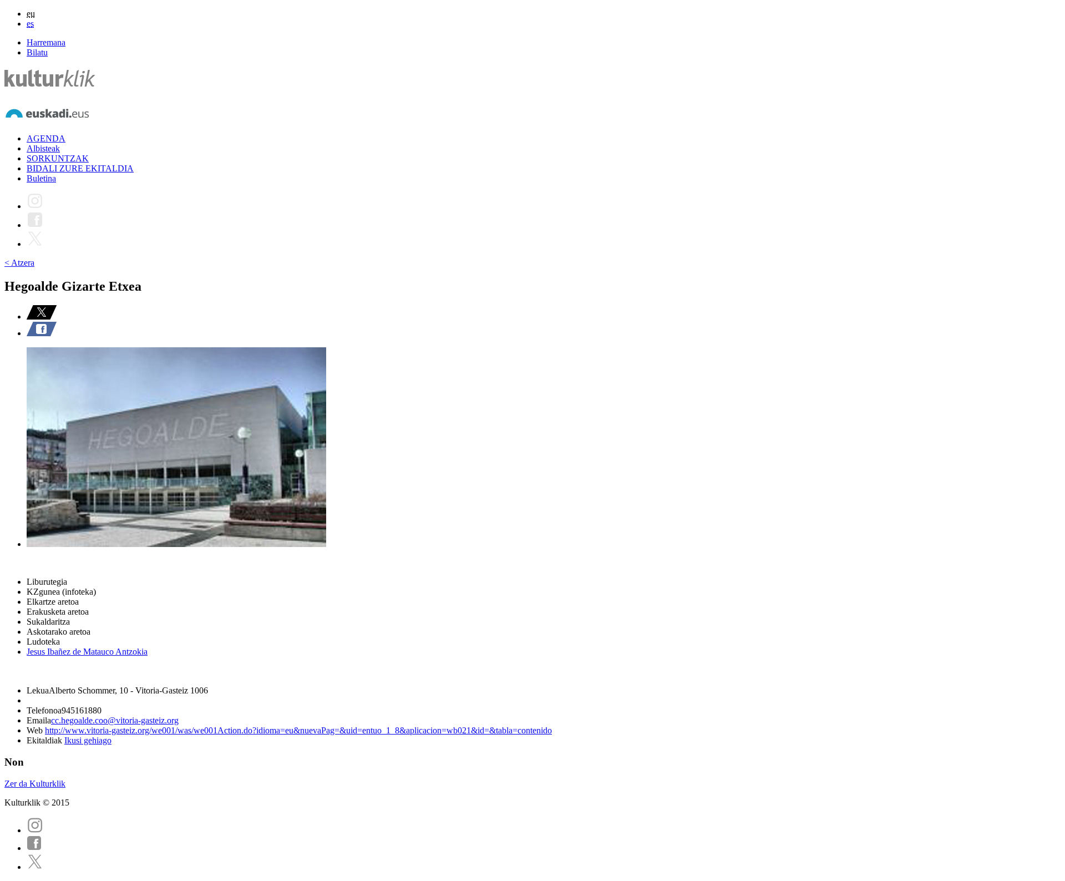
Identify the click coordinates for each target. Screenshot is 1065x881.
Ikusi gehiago (87, 740)
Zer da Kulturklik (34, 783)
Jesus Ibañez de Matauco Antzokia (87, 651)
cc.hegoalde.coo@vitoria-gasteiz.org (115, 720)
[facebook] (34, 848)
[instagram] (35, 830)
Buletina (41, 178)
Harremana (46, 42)
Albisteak (43, 148)
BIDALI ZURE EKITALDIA (80, 168)
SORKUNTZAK (58, 158)
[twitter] (35, 867)
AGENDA (46, 138)
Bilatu (37, 52)
